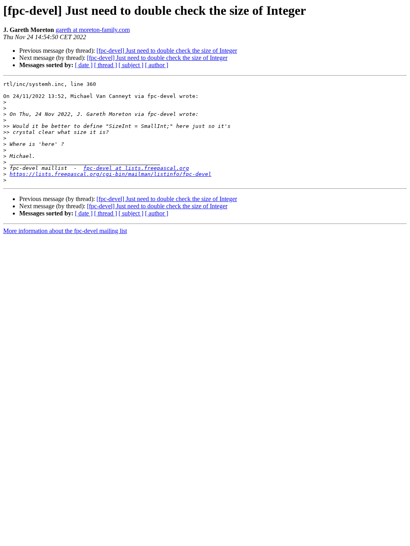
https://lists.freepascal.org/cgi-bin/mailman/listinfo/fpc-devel (110, 174)
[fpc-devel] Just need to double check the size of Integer (166, 50)
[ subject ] (131, 65)
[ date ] (83, 65)
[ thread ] (105, 65)
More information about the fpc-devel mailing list (65, 230)
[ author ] (156, 65)
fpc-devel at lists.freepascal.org (136, 168)
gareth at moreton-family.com (93, 29)
